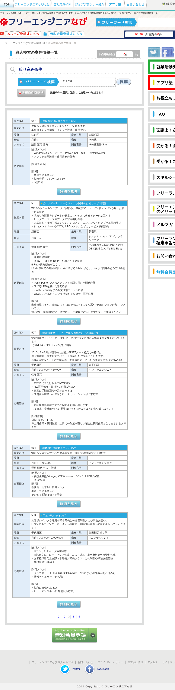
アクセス (152, 662)
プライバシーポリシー (110, 662)
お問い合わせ (85, 662)
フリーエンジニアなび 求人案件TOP (26, 43)
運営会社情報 (135, 662)
